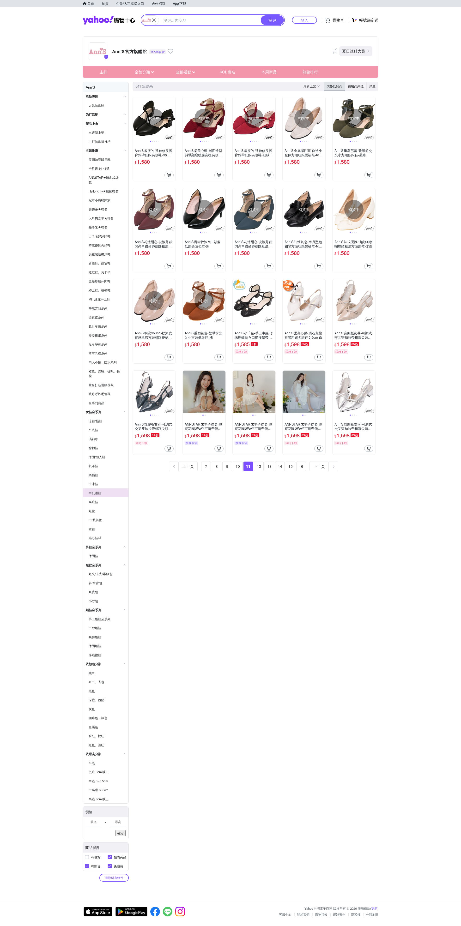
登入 (304, 20)
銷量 (372, 86)
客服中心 (285, 914)
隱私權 (355, 914)
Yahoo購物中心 (109, 20)
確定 (120, 833)
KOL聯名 (227, 72)
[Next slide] (172, 118)
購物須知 (321, 914)
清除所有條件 (114, 877)
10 (238, 466)
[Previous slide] (136, 118)
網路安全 (339, 914)
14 (280, 466)
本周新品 (269, 72)
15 (290, 466)
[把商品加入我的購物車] (169, 175)
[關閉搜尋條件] (154, 20)
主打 (103, 72)
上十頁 (188, 466)
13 (269, 466)
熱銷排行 (310, 72)
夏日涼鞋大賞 (353, 51)
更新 (374, 908)
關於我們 (303, 914)
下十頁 (319, 466)
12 (259, 466)
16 (301, 466)
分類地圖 (372, 914)
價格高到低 (356, 86)
